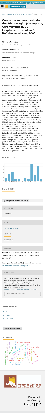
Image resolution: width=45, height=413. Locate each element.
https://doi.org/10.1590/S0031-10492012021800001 (20, 289)
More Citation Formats (15, 294)
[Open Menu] (2, 6)
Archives (12, 14)
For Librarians (8, 318)
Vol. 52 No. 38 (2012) (24, 14)
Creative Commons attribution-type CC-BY (16, 266)
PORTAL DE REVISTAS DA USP (12, 3)
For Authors (7, 315)
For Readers (7, 312)
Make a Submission (13, 328)
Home (4, 14)
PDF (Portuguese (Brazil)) (16, 201)
